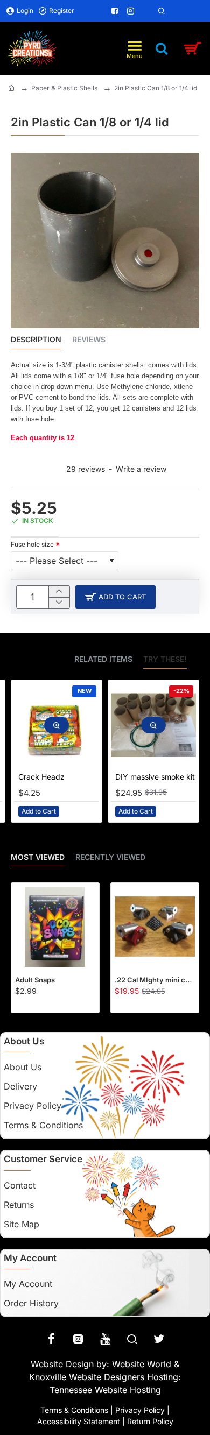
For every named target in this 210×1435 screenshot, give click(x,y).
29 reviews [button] (85, 468)
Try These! (165, 658)
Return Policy (150, 1421)
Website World (141, 1364)
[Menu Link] (85, 10)
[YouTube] (105, 1338)
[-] (58, 603)
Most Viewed (38, 856)
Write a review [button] (141, 468)
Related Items (103, 658)
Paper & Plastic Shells (64, 88)
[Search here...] (161, 48)
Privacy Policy (140, 1410)
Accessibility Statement (78, 1421)
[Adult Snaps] (55, 927)
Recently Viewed (110, 856)
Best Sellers (37, 658)
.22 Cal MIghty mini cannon (155, 979)
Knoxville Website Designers (86, 1377)
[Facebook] (51, 1338)
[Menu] (134, 48)
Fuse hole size (32, 544)
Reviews (89, 339)
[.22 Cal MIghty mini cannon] (155, 927)
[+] (58, 591)
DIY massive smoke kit (155, 776)
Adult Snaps (35, 979)
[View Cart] (192, 48)
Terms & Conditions (74, 1410)
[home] (11, 87)
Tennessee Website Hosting (105, 1389)
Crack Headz (41, 776)
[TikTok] (132, 1338)
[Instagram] (78, 1338)
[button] (115, 597)
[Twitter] (159, 1338)
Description (36, 339)
